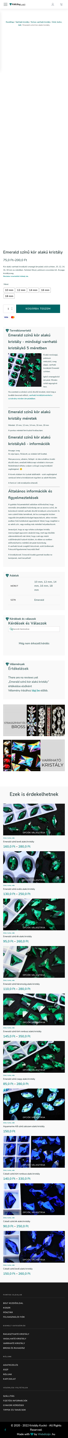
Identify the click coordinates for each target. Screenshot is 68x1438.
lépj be (36, 690)
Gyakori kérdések (13, 1405)
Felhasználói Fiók (14, 1317)
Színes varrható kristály (40, 22)
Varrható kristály (22, 22)
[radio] (9, 290)
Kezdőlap (10, 22)
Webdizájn (44, 1434)
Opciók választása (34, 832)
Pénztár (8, 1312)
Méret (6, 284)
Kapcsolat (9, 1379)
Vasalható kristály (14, 1338)
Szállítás (8, 1396)
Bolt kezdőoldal (13, 1303)
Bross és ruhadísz (14, 1348)
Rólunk (7, 1374)
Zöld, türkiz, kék (9, 838)
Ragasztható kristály (16, 1334)
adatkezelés (10, 1365)
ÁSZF (6, 1369)
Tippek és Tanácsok (14, 1410)
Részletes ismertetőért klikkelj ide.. (16, 276)
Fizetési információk (15, 1400)
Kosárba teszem (38, 308)
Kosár (6, 1308)
